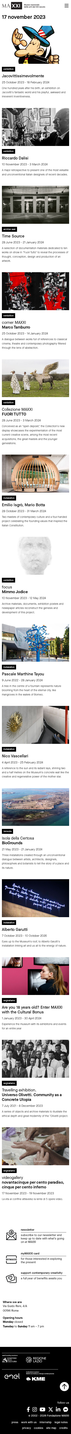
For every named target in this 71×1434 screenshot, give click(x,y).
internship (45, 1422)
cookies (38, 1428)
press (15, 1422)
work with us (29, 1422)
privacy (26, 1428)
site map (51, 1428)
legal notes (61, 1422)
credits (63, 1428)
